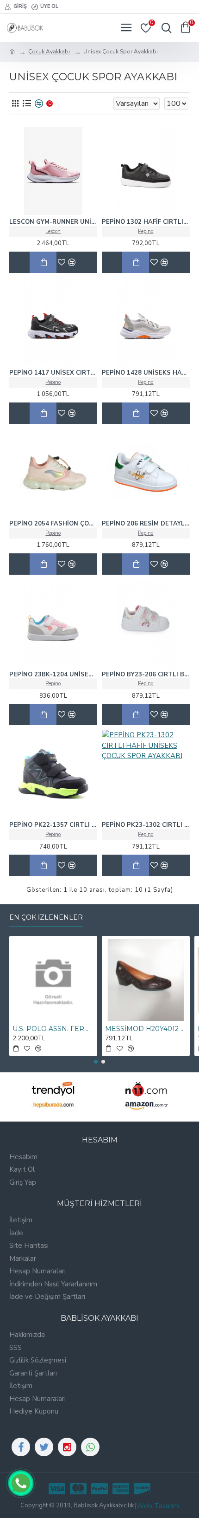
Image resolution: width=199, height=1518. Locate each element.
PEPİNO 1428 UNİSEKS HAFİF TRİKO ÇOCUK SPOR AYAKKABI (146, 373)
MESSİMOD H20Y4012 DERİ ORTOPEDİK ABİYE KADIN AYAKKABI (146, 1029)
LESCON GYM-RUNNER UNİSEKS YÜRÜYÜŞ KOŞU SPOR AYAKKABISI (53, 222)
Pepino (145, 231)
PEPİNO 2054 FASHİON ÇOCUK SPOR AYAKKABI (53, 524)
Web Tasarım (158, 1506)
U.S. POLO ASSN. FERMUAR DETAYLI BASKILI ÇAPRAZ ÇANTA (53, 1029)
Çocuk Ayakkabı (49, 51)
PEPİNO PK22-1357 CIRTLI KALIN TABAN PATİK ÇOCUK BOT (53, 825)
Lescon (53, 231)
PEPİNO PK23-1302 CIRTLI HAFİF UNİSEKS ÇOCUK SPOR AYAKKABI (146, 825)
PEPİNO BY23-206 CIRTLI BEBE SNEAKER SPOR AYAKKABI (146, 675)
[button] (96, 1062)
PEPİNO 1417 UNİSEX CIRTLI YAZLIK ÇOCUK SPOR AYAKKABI (53, 373)
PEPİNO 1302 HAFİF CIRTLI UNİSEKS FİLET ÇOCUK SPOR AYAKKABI (146, 222)
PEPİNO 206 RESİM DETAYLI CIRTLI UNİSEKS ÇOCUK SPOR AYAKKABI (146, 524)
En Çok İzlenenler (46, 917)
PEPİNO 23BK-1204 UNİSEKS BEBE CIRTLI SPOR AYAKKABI (53, 675)
